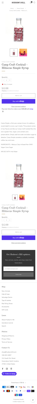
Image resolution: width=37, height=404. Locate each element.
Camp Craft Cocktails (8, 62)
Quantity (5, 77)
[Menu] (3, 3)
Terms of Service (7, 342)
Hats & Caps (6, 294)
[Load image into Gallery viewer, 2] (23, 52)
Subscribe (18, 274)
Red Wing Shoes (7, 303)
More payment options (18, 106)
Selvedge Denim (7, 297)
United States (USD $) (17, 382)
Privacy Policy (6, 339)
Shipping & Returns (8, 336)
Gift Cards (5, 310)
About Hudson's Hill (8, 320)
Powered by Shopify (18, 399)
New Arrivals (6, 291)
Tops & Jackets (6, 300)
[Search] (34, 2)
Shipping (4, 91)
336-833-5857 (6, 355)
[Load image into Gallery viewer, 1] (14, 52)
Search (4, 326)
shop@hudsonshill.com (9, 352)
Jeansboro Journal (7, 323)
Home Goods (20, 8)
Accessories (5, 307)
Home (12, 8)
